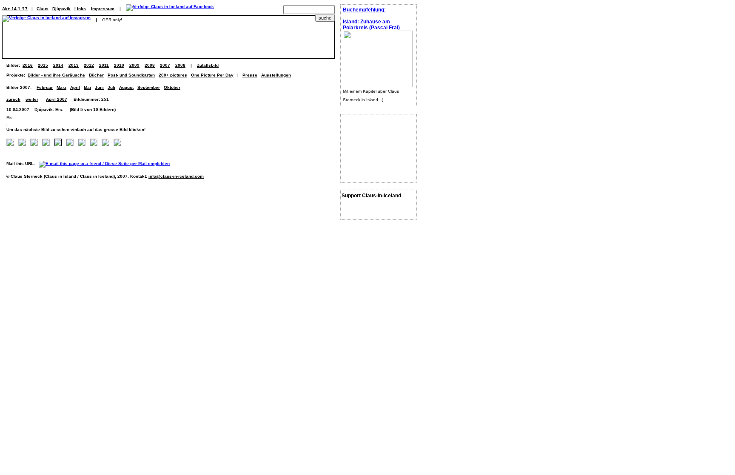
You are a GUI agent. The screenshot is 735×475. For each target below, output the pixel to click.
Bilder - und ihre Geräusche (56, 75)
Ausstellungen (276, 75)
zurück (13, 99)
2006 (180, 65)
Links (80, 8)
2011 (104, 65)
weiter (32, 99)
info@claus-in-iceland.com (176, 176)
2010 (119, 65)
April (75, 87)
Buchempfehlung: (364, 10)
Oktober (172, 87)
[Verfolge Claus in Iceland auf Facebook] (170, 8)
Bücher (96, 75)
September (148, 87)
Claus (42, 8)
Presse (249, 75)
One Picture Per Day (212, 75)
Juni (99, 87)
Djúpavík (61, 8)
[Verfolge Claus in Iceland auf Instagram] (46, 19)
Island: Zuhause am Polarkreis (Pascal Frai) (371, 25)
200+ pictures (173, 75)
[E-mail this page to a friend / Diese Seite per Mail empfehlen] (106, 163)
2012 (89, 65)
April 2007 (56, 99)
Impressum (102, 8)
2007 (165, 65)
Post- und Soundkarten (131, 75)
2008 (150, 65)
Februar (45, 87)
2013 (73, 65)
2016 (28, 65)
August (126, 87)
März (61, 87)
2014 (58, 65)
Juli (111, 87)
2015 (43, 65)
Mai (87, 87)
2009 (134, 65)
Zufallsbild (208, 65)
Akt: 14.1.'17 (15, 8)
